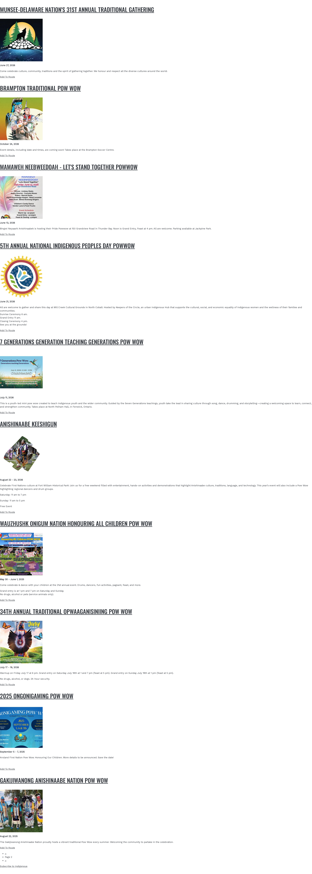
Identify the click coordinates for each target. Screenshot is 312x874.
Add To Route (7, 76)
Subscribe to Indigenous (13, 866)
